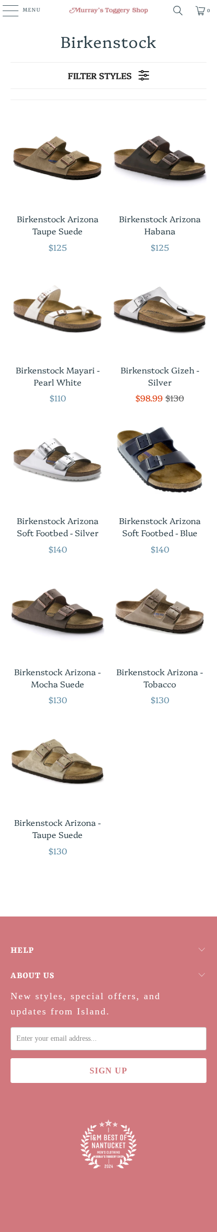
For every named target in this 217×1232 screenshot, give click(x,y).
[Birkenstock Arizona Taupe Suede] (57, 157)
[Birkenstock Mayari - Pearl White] (57, 309)
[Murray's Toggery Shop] (108, 10)
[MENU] (5, 10)
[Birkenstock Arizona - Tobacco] (159, 610)
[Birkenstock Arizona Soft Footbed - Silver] (57, 459)
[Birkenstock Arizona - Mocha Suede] (57, 610)
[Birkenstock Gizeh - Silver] (159, 309)
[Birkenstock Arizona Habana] (159, 157)
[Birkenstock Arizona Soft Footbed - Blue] (159, 459)
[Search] (178, 10)
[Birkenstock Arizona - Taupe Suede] (57, 761)
